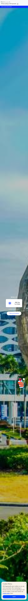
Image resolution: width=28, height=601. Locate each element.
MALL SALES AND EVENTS (6, 6)
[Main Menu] (17, 4)
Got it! (14, 596)
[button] (8, 4)
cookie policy (6, 593)
